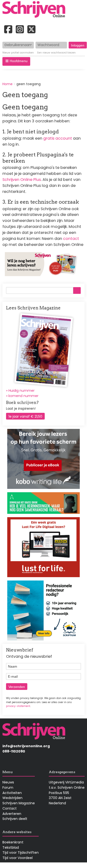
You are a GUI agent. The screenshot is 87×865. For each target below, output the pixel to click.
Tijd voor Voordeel (17, 857)
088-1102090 (13, 751)
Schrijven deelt (14, 818)
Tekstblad (10, 847)
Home (7, 84)
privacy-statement (18, 706)
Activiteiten (12, 792)
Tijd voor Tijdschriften (20, 852)
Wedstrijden (12, 797)
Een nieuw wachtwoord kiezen (56, 52)
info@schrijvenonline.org (26, 746)
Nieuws (8, 782)
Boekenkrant (12, 842)
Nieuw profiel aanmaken (18, 52)
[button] (16, 61)
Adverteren (11, 813)
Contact (9, 808)
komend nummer (23, 395)
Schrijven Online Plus (21, 179)
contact (71, 238)
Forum (7, 787)
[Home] (35, 10)
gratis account (57, 138)
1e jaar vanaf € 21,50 (25, 416)
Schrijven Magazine (18, 803)
